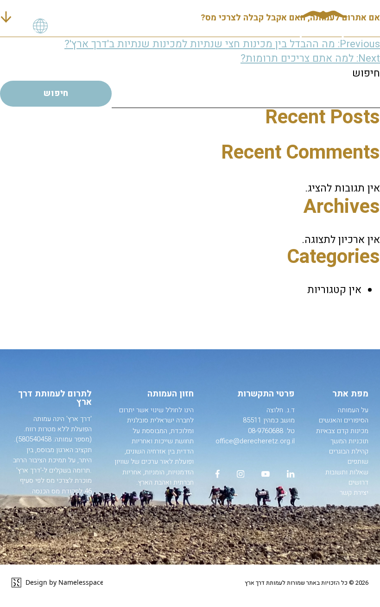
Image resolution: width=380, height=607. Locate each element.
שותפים (358, 461)
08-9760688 (265, 431)
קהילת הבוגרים (348, 451)
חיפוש (366, 73)
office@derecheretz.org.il (255, 441)
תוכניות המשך (349, 441)
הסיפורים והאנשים (343, 420)
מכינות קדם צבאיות (342, 431)
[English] (40, 26)
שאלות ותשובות (346, 472)
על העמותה (353, 410)
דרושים (358, 482)
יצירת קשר (354, 492)
